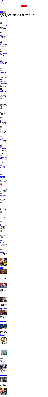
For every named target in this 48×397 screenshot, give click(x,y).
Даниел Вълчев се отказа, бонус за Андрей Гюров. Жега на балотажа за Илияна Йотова (3, 242)
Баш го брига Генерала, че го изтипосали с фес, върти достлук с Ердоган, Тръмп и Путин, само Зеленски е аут (3, 205)
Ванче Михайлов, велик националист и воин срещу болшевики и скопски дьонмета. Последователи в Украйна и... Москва (3, 281)
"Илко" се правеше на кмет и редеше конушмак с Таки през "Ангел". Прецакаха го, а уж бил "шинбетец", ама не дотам (3, 295)
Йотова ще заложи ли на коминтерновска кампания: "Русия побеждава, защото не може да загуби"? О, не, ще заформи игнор (3, 233)
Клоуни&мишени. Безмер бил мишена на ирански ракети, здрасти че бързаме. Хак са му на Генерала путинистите (3, 44)
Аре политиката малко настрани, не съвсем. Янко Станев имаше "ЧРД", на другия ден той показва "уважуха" (3, 120)
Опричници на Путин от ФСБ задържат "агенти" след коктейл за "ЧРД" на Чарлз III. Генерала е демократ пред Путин (3, 158)
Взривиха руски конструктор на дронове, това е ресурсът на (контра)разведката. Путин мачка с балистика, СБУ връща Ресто (3, 177)
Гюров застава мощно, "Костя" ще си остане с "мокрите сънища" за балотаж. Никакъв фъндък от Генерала (3, 195)
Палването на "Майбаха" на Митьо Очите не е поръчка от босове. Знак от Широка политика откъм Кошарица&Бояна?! (3, 375)
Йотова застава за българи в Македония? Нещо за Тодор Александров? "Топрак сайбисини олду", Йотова (3, 268)
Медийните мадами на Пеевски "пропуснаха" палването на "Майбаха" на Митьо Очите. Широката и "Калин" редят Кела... (3, 362)
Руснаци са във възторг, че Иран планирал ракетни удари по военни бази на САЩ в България (3, 72)
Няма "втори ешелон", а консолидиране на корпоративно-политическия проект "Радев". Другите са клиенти (3, 91)
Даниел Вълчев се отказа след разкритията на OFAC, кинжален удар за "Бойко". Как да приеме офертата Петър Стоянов (3, 214)
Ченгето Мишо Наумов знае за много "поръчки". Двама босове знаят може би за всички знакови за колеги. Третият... (3, 348)
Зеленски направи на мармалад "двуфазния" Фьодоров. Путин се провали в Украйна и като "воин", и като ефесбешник (3, 25)
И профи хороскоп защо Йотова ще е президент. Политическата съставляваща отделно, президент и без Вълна (3, 139)
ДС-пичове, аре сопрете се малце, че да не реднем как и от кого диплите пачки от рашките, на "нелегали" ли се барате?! (3, 309)
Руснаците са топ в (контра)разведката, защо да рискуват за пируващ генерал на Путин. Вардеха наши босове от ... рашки (3, 186)
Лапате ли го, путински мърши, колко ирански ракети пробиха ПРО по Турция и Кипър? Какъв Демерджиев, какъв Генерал (3, 335)
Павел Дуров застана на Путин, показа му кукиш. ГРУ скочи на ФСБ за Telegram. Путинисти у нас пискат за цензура (3, 252)
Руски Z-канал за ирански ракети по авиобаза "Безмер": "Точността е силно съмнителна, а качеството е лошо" (3, 35)
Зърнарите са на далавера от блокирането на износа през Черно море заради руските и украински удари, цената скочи (3, 148)
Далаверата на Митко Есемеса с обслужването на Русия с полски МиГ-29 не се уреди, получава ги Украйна (3, 167)
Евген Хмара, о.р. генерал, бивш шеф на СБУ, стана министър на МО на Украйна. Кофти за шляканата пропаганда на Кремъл (3, 54)
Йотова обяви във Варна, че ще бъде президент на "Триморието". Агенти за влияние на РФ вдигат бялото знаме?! (3, 82)
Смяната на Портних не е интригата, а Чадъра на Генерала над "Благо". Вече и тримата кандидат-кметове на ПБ (3, 101)
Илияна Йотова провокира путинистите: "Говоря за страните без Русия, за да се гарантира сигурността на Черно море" (3, 129)
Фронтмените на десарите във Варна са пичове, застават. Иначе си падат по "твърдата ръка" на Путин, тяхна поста (3, 322)
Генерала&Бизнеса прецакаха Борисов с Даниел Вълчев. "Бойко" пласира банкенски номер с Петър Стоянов (3, 224)
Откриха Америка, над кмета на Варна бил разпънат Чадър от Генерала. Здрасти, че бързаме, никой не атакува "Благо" (3, 110)
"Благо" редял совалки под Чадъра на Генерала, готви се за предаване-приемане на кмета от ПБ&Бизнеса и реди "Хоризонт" (3, 63)
